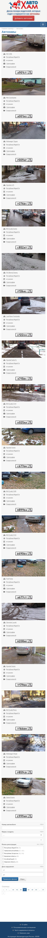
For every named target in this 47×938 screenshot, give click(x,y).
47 (24, 889)
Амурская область (11, 862)
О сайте (24, 924)
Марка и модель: (23, 832)
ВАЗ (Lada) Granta (11, 229)
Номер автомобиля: (23, 824)
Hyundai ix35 (10, 185)
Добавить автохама (23, 18)
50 (36, 889)
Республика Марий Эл (13, 57)
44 (13, 889)
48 (28, 889)
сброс (42, 824)
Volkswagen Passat (11, 754)
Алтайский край (10, 859)
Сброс (22, 879)
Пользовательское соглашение (24, 927)
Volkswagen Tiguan (12, 141)
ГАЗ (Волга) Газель (12, 273)
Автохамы (19, 28)
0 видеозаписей (11, 67)
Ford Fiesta (9, 579)
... (9, 889)
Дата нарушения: (23, 866)
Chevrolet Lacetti (11, 622)
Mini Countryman (11, 98)
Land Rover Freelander (13, 316)
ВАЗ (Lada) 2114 (11, 404)
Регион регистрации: (23, 844)
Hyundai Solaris (10, 447)
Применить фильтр (10, 879)
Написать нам (25, 933)
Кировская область (11, 856)
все (38, 844)
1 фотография (10, 63)
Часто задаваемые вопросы (25, 930)
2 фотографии (10, 151)
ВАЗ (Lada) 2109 (11, 491)
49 (32, 889)
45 (17, 889)
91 (43, 889)
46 (21, 889)
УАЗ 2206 (9, 54)
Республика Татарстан (14, 853)
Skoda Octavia (10, 797)
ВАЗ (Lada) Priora (11, 710)
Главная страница (7, 28)
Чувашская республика (14, 850)
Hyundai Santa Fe (11, 360)
